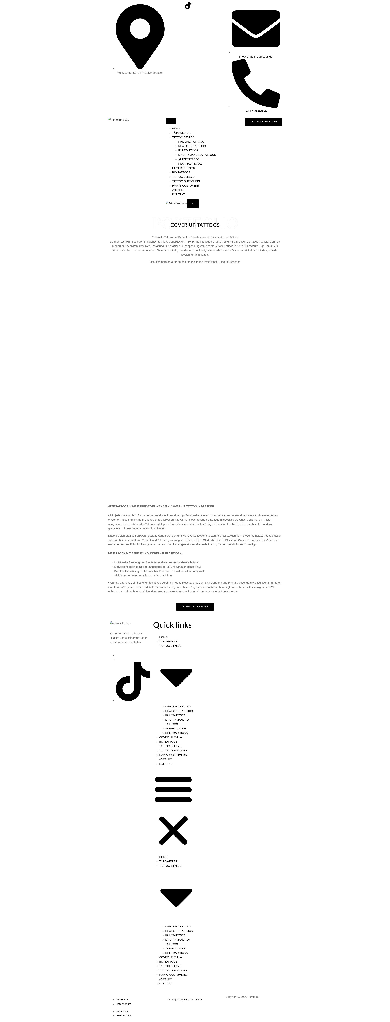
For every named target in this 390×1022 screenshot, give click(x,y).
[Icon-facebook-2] (180, 5)
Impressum (122, 999)
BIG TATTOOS (181, 172)
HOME (176, 128)
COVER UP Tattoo (183, 167)
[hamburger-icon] (171, 121)
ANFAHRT (178, 189)
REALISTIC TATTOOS (192, 146)
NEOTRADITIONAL (190, 163)
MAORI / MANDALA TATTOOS (197, 154)
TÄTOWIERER (181, 132)
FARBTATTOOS (188, 150)
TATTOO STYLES (183, 137)
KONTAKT (178, 194)
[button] (173, 810)
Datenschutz (123, 1004)
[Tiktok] (188, 5)
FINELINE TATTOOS (191, 141)
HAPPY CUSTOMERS (186, 185)
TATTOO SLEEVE (183, 176)
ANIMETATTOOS (189, 159)
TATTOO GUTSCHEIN (186, 181)
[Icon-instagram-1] (171, 5)
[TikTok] (133, 700)
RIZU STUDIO (193, 999)
